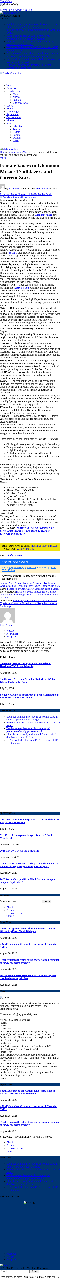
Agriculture (12, 114)
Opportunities (13, 117)
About (9, 907)
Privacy (10, 910)
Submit (35, 1271)
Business (11, 88)
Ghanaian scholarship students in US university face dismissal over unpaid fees (32, 43)
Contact (10, 915)
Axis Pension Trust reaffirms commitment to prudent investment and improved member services (32, 54)
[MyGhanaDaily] (9, 12)
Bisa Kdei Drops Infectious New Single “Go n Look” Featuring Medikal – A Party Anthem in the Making (29, 594)
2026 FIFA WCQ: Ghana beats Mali (19, 850)
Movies (16, 97)
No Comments (42, 188)
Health (9, 108)
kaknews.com (15, 555)
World (16, 140)
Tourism (17, 129)
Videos (10, 120)
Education (18, 126)
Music (16, 94)
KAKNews (14, 188)
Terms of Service (15, 913)
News (9, 85)
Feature (16, 134)
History (16, 131)
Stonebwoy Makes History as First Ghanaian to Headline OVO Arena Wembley (25, 665)
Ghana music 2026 (50, 585)
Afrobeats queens (23, 583)
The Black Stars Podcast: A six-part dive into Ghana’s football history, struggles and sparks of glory (29, 865)
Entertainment (13, 91)
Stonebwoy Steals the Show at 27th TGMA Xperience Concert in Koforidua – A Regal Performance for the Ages (28, 603)
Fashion (17, 99)
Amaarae (37, 583)
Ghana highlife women (28, 585)
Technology (12, 111)
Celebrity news (20, 102)
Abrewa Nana (7, 583)
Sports (9, 105)
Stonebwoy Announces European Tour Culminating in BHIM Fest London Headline (29, 696)
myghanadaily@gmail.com (44, 545)
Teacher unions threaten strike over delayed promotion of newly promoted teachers (28, 37)
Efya (45, 583)
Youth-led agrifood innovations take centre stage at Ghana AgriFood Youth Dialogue (31, 25)
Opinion (17, 137)
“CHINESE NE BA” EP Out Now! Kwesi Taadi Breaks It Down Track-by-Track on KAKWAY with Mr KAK (27, 531)
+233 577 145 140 (24, 548)
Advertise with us (11, 575)
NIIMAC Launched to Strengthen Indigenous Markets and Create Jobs (29, 66)
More (9, 123)
